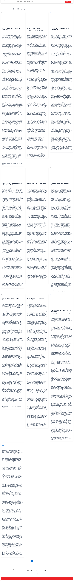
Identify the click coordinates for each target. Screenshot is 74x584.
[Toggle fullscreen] (4, 582)
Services (21, 1)
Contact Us (32, 1)
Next (70, 560)
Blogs (3, 26)
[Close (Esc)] (9, 582)
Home (18, 1)
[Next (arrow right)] (4, 583)
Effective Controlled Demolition (33, 28)
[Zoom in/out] (1, 582)
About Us (28, 1)
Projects (25, 1)
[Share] (7, 582)
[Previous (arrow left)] (1, 583)
